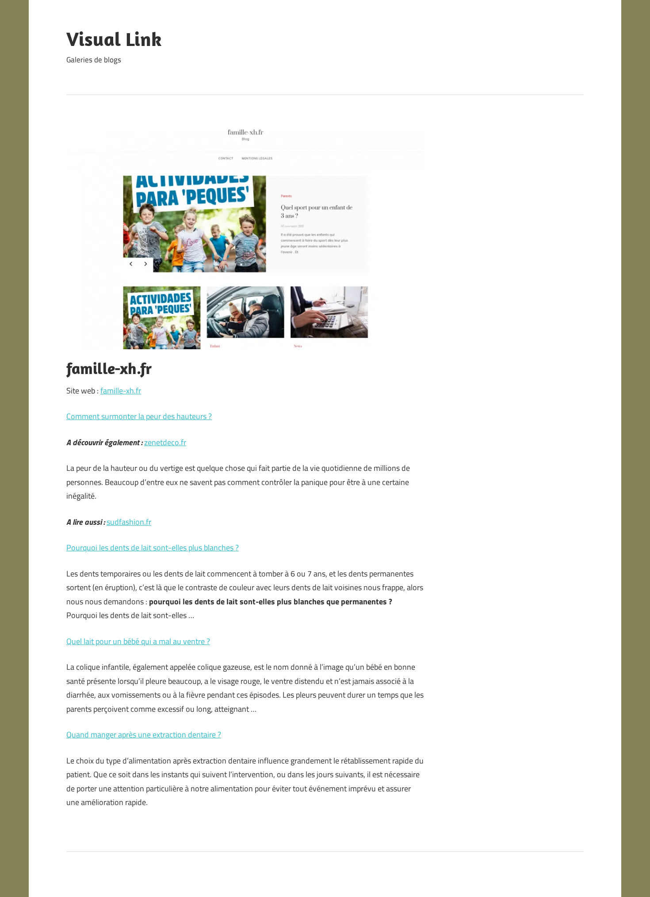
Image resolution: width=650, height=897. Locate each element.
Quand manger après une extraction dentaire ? (143, 735)
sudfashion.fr (129, 522)
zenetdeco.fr (165, 442)
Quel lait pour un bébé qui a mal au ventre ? (138, 641)
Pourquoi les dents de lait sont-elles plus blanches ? (152, 547)
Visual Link (114, 39)
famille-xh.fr (120, 391)
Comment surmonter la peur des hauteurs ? (139, 416)
